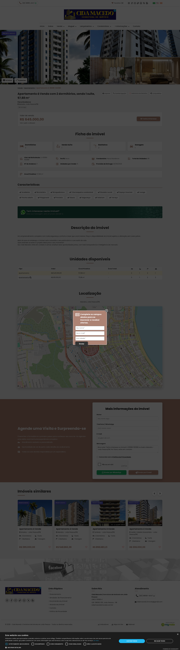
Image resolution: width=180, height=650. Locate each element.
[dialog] (90, 641)
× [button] (177, 634)
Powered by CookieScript (170, 649)
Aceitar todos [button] (132, 641)
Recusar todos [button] (159, 641)
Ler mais (96, 640)
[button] (60, 647)
